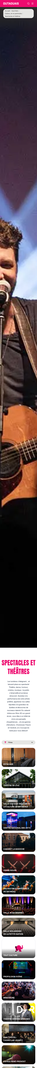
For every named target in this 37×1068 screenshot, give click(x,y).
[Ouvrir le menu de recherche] (32, 3)
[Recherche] (28, 3)
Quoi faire (15, 11)
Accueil (7, 11)
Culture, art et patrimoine (13, 13)
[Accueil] (11, 3)
